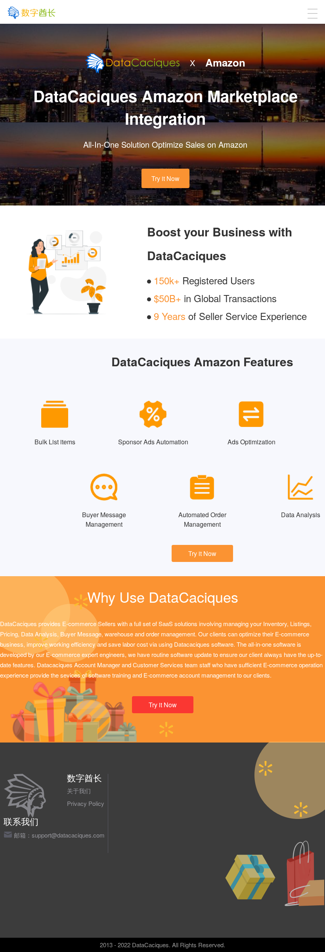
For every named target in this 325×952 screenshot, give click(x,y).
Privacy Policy (85, 803)
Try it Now (165, 178)
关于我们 (79, 790)
